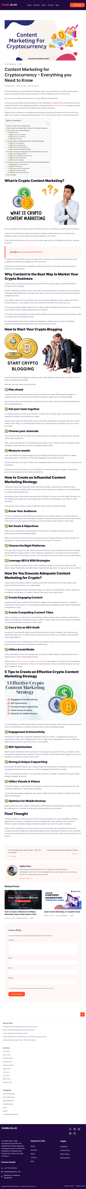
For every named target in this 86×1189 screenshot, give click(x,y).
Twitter (17, 661)
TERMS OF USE (80, 1186)
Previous (13, 856)
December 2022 (8, 1058)
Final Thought (11, 175)
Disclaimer (64, 1146)
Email (10, 968)
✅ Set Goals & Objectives (18, 145)
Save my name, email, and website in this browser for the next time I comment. (32, 988)
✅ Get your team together (18, 134)
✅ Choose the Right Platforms (19, 147)
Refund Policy (65, 1158)
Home (29, 5)
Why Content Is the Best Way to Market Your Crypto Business (27, 128)
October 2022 (7, 1062)
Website (10, 978)
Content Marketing (10, 64)
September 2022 (8, 1065)
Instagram (41, 661)
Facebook (24, 661)
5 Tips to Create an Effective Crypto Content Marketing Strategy (28, 162)
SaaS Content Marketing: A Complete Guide (62, 912)
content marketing (58, 105)
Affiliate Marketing (22, 918)
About (43, 5)
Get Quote (77, 5)
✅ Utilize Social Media (17, 160)
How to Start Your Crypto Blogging (18, 130)
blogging (30, 240)
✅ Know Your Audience (17, 143)
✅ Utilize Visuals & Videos (18, 170)
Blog (57, 5)
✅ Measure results (16, 139)
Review (5, 1111)
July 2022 (6, 1072)
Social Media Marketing (10, 1114)
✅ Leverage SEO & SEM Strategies (20, 149)
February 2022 (7, 1082)
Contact (51, 5)
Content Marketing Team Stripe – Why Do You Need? (19, 1040)
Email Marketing (8, 1104)
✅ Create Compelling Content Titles (21, 155)
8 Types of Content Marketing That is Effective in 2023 (20, 1026)
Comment (11, 940)
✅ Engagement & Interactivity (19, 164)
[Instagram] (74, 1133)
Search (82, 1014)
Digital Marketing (8, 1100)
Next (74, 854)
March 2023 (7, 1055)
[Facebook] (70, 1129)
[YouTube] (70, 1133)
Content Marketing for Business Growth (62, 850)
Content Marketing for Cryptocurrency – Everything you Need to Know (25, 1036)
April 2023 (6, 1051)
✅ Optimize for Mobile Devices (19, 172)
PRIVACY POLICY (69, 1186)
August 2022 (7, 1068)
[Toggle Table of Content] (47, 123)
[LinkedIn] (79, 1129)
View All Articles (25, 878)
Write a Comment (33, 86)
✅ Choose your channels (17, 136)
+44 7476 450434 (10, 1168)
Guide (20, 64)
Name (10, 958)
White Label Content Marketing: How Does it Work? (19, 1030)
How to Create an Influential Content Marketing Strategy (25, 141)
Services (36, 5)
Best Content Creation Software (30, 252)
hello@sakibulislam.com (12, 1172)
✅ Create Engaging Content (18, 153)
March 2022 (7, 1079)
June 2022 (6, 1075)
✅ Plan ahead (14, 132)
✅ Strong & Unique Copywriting (19, 168)
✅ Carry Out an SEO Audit (18, 158)
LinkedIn (31, 661)
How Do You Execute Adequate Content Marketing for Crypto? (27, 151)
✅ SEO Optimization (16, 166)
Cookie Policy (65, 1150)
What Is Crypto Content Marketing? (18, 126)
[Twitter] (74, 1129)
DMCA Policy (64, 1154)
